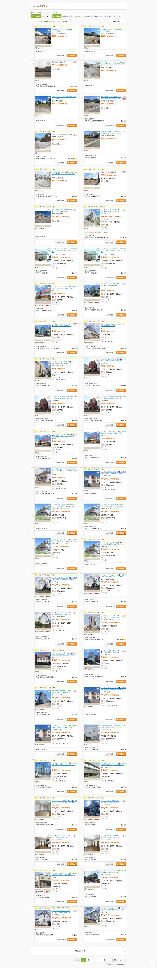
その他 (118, 16)
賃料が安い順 (57, 16)
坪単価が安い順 (87, 16)
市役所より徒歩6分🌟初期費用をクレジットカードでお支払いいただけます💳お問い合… (64, 173)
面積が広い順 (97, 16)
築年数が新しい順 (76, 16)
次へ (121, 960)
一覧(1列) (47, 16)
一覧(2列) (37, 16)
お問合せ (72, 55)
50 (115, 960)
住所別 (104, 16)
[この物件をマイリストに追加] (49, 30)
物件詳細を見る (61, 55)
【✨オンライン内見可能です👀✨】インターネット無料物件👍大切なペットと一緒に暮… (64, 250)
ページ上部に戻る (151, 963)
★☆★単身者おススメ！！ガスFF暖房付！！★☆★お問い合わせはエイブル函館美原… (64, 470)
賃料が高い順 (66, 16)
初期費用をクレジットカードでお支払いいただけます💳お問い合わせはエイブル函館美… (113, 63)
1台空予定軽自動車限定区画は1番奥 (62, 134)
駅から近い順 (111, 16)
